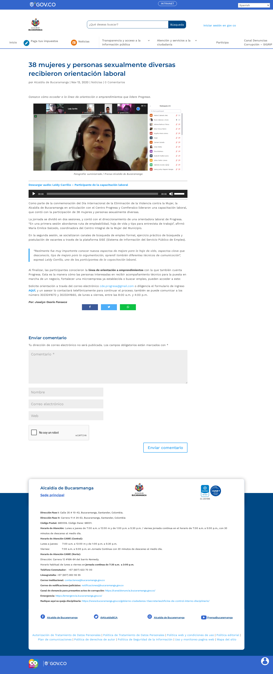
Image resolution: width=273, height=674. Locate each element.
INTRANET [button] (167, 3)
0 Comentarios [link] (115, 82)
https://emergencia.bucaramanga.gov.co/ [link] (79, 595)
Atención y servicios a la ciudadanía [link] (173, 42)
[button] (165, 448)
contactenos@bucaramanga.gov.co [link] (85, 580)
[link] (43, 7)
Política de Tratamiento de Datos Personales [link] (133, 635)
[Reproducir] (34, 194)
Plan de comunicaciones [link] (55, 639)
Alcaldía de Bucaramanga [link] (51, 82)
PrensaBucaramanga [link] (220, 617)
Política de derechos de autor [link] (94, 639)
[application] (108, 194)
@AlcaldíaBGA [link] (109, 617)
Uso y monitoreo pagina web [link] (194, 639)
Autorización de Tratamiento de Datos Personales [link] (66, 635)
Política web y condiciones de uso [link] (190, 635)
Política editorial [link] (227, 635)
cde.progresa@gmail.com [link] (117, 286)
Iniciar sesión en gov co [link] (219, 25)
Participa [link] (222, 42)
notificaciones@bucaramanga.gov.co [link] (103, 585)
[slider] (179, 193)
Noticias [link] (96, 82)
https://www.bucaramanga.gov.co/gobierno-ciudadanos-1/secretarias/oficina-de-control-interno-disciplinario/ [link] (145, 601)
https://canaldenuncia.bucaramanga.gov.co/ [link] (130, 590)
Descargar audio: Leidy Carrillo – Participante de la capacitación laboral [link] (78, 184)
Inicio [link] (13, 42)
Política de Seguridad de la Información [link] (145, 639)
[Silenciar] (171, 194)
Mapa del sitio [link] (226, 639)
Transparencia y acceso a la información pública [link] (121, 42)
